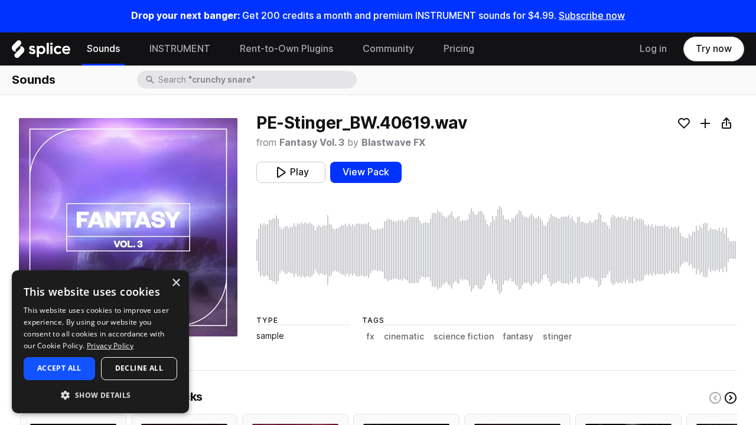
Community (388, 48)
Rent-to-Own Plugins (286, 48)
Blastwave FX (393, 142)
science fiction (464, 336)
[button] (100, 394)
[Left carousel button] (715, 398)
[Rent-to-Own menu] (342, 49)
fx (370, 336)
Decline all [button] (139, 368)
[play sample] (496, 250)
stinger (557, 336)
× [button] (175, 283)
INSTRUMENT (179, 48)
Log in (653, 48)
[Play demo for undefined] (128, 227)
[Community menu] (423, 49)
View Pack (366, 172)
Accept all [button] (59, 368)
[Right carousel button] (730, 398)
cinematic (404, 336)
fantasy (518, 336)
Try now (714, 48)
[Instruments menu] (219, 49)
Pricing (459, 48)
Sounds (103, 48)
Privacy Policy (110, 346)
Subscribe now (592, 15)
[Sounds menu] (129, 49)
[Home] (41, 52)
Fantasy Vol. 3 (311, 142)
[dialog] (100, 341)
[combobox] (256, 79)
